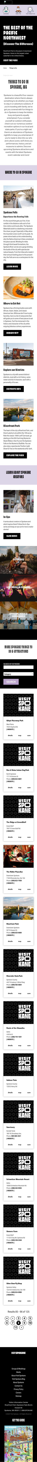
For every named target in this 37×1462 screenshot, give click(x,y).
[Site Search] (30, 2)
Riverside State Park (14, 976)
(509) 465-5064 (16, 985)
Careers (18, 1392)
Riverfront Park (12, 924)
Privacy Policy (18, 1389)
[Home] (8, 2)
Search (11, 681)
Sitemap (18, 1396)
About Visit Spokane (18, 1375)
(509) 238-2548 (16, 1240)
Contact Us (18, 1386)
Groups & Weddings (18, 1369)
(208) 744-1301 (16, 1037)
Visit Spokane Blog (18, 1379)
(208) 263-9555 (16, 1188)
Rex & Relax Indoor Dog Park (17, 770)
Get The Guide (18, 1420)
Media (18, 1372)
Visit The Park (10, 60)
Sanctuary (10, 1127)
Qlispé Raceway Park (14, 720)
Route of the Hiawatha (15, 1028)
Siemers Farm (11, 1231)
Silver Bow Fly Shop (14, 1283)
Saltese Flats (11, 1080)
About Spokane (18, 1382)
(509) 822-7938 (16, 881)
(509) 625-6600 (16, 933)
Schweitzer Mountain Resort (17, 1179)
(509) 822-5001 (16, 779)
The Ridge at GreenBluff (16, 822)
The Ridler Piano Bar (14, 872)
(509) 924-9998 (16, 1292)
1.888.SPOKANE (26, 1410)
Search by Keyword (11, 664)
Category (7, 674)
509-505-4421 (16, 1136)
